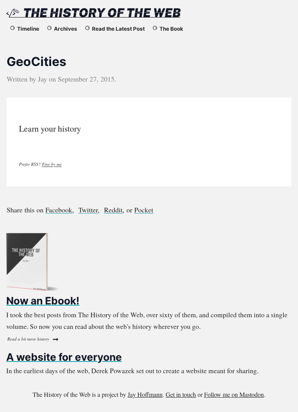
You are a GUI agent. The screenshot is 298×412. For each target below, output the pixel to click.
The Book (171, 29)
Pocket (143, 209)
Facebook (58, 209)
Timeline (28, 29)
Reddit (113, 209)
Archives (65, 29)
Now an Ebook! (43, 300)
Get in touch (181, 394)
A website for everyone (64, 357)
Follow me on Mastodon (234, 394)
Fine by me (52, 164)
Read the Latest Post (118, 29)
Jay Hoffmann (145, 394)
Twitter (88, 209)
